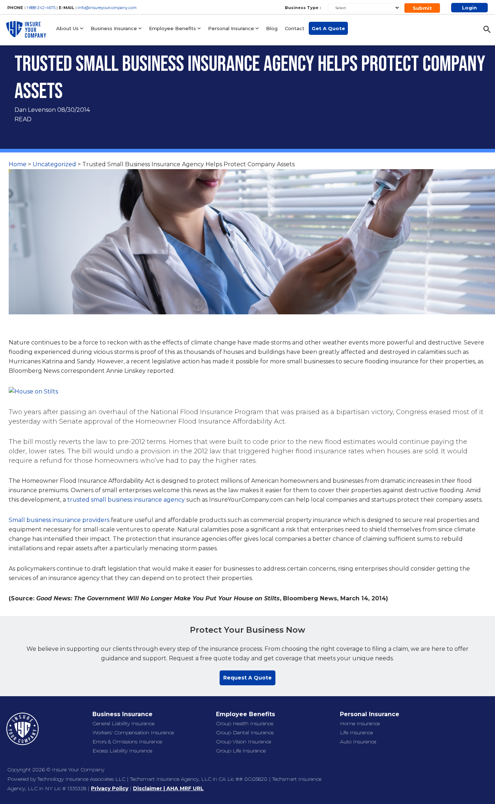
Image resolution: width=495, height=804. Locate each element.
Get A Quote (328, 28)
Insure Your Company (78, 769)
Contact (294, 28)
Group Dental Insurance (245, 732)
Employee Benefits (173, 28)
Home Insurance (360, 723)
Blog (272, 28)
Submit (422, 8)
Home (17, 164)
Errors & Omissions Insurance (127, 741)
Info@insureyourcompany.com (107, 7)
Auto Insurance (358, 741)
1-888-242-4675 (41, 7)
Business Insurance (114, 28)
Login (469, 8)
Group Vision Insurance (243, 741)
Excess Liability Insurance (122, 750)
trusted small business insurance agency (126, 499)
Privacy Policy (109, 788)
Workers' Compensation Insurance (133, 732)
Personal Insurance (231, 28)
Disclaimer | (149, 788)
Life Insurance (356, 732)
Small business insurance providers (59, 520)
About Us (68, 28)
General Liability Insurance (123, 723)
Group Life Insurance (241, 750)
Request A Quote (247, 677)
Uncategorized (54, 164)
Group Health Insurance (244, 723)
